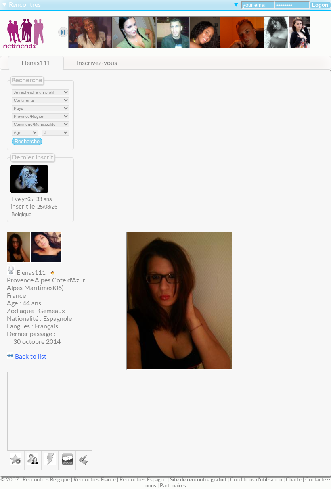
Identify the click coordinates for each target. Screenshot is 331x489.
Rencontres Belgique (46, 479)
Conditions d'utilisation (256, 479)
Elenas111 (35, 63)
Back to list (29, 356)
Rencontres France (94, 479)
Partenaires (173, 485)
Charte (294, 479)
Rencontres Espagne (142, 479)
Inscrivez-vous (97, 63)
